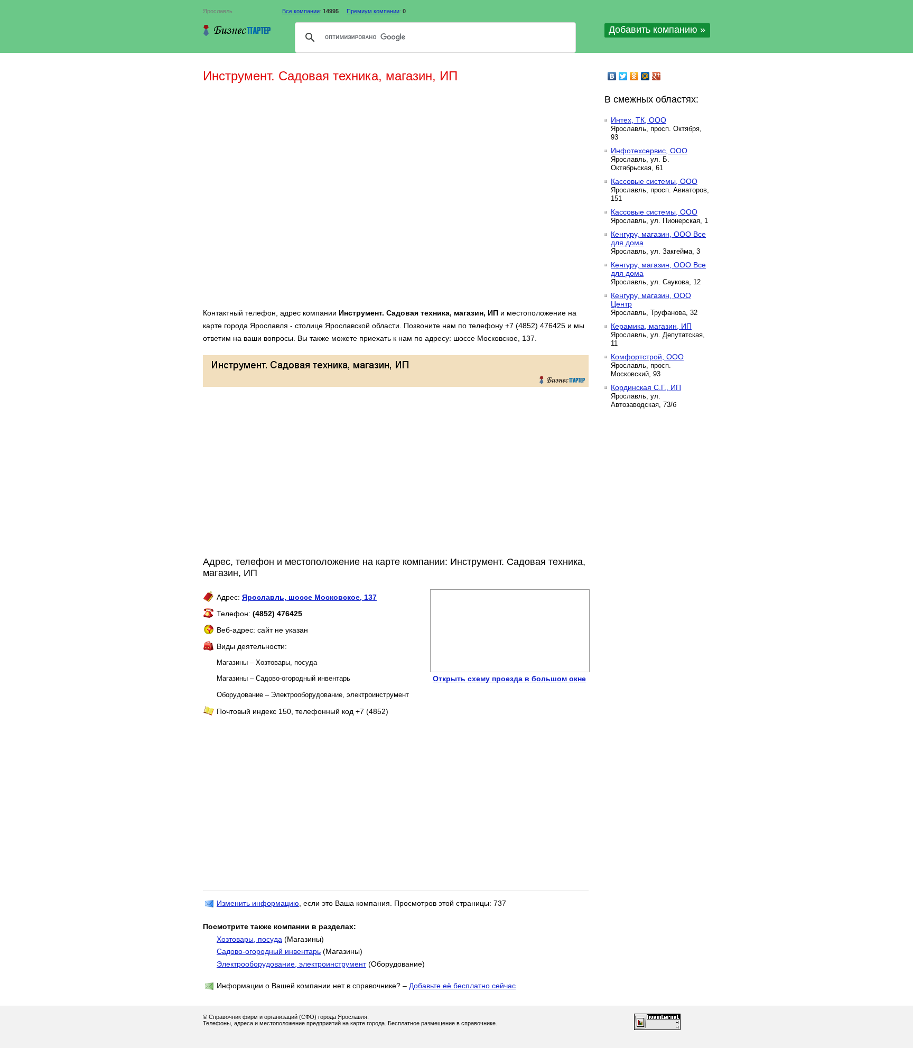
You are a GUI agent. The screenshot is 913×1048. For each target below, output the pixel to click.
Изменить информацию (258, 903)
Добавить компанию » (657, 29)
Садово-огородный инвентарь (269, 951)
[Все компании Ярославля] (237, 30)
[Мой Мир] (645, 76)
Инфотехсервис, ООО (649, 150)
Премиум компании (373, 11)
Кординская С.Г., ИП (646, 387)
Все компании (301, 11)
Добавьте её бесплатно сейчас (462, 985)
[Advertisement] (356, 199)
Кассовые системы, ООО (654, 181)
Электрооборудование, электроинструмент (291, 964)
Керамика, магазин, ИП (651, 326)
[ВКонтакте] (612, 76)
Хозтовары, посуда (249, 939)
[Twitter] (623, 76)
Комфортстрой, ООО (647, 357)
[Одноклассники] (634, 76)
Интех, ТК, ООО (638, 120)
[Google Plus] (656, 76)
